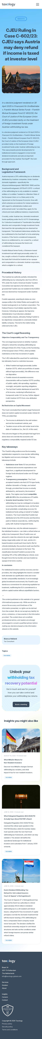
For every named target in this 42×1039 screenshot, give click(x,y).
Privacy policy (7, 1024)
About (4, 988)
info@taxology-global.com (11, 976)
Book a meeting (21, 704)
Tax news (6, 655)
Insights (4, 994)
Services (5, 982)
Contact (5, 1000)
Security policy (7, 1027)
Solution (5, 985)
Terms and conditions (10, 1030)
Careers (5, 997)
